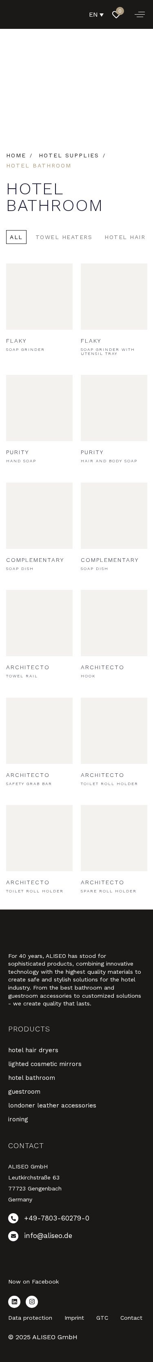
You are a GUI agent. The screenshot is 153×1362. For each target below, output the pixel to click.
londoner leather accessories (52, 1105)
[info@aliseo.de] (76, 1238)
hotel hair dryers (33, 1050)
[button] (140, 14)
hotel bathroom (31, 1077)
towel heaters (64, 237)
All (16, 237)
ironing (18, 1119)
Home (16, 155)
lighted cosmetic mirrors (45, 1064)
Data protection (30, 1317)
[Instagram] (32, 1302)
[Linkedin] (14, 1302)
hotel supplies (69, 155)
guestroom (24, 1091)
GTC (102, 1317)
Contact (131, 1317)
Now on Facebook (33, 1281)
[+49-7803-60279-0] (76, 1220)
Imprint (74, 1317)
